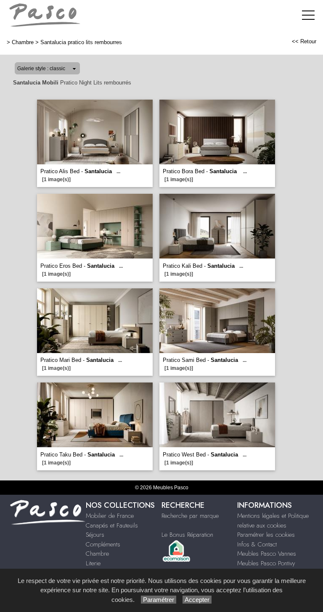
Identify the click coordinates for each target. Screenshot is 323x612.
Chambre (23, 42)
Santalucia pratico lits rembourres (81, 42)
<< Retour (304, 41)
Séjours (95, 534)
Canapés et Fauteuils (112, 525)
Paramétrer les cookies (266, 534)
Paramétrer (158, 599)
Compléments (103, 544)
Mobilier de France (110, 515)
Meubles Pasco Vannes (266, 553)
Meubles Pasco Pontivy (266, 563)
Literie (93, 563)
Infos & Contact (257, 544)
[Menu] (308, 15)
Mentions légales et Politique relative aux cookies (273, 520)
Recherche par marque (190, 515)
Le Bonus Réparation (187, 534)
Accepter (197, 599)
